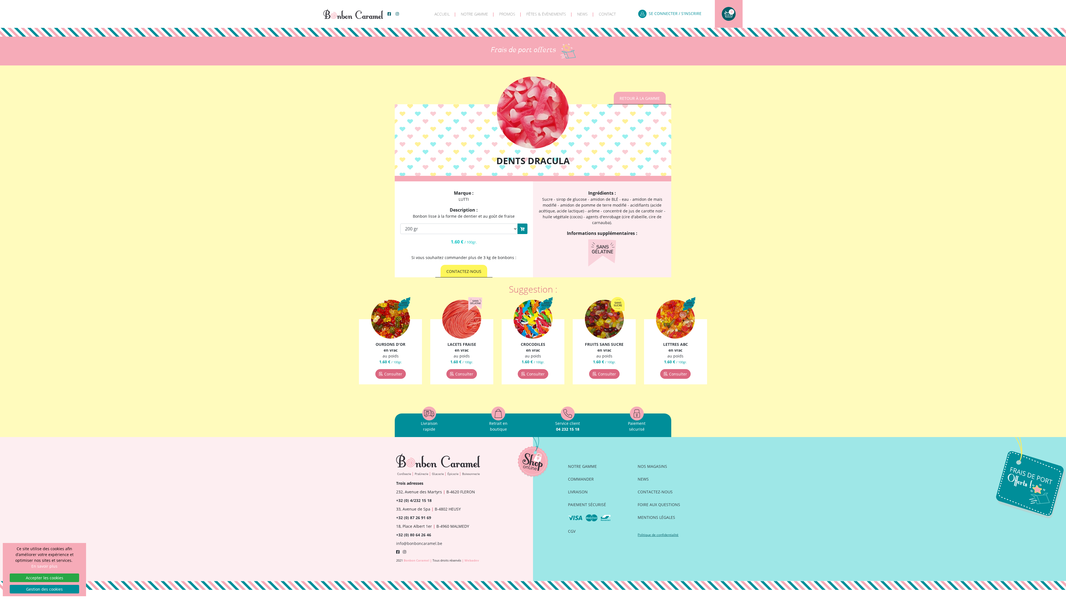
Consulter (393, 374)
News (582, 14)
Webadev (471, 560)
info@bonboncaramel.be (419, 543)
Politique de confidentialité (658, 534)
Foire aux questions (659, 504)
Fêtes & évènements (546, 14)
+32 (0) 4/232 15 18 (414, 500)
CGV (571, 531)
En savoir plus (44, 566)
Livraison (578, 491)
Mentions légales (656, 517)
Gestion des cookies (44, 589)
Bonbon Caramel (417, 560)
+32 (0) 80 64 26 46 (413, 534)
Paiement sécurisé (587, 504)
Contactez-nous (463, 271)
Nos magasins (652, 466)
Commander (581, 479)
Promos (507, 14)
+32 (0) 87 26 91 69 (413, 517)
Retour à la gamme (640, 98)
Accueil (442, 14)
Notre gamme (474, 14)
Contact (607, 14)
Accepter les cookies (44, 577)
